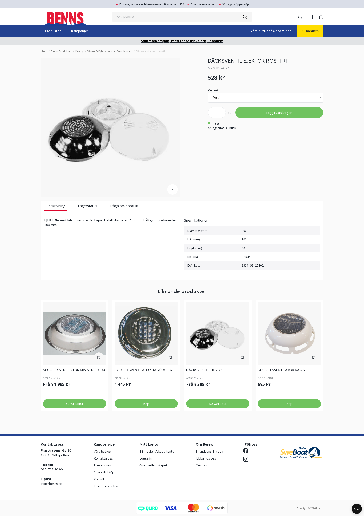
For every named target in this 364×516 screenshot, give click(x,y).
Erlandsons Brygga (209, 451)
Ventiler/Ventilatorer (120, 51)
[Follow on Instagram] (247, 459)
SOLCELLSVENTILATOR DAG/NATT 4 (143, 370)
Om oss (201, 465)
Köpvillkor (101, 479)
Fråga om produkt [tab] (124, 206)
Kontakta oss (103, 458)
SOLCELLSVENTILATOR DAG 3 (281, 370)
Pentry (79, 51)
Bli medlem (310, 31)
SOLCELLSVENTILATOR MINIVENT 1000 (74, 370)
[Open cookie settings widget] (357, 509)
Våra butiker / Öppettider (270, 31)
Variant (213, 90)
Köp (146, 404)
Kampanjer (79, 31)
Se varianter (74, 403)
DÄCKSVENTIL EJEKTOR (205, 370)
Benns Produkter (61, 51)
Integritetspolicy (106, 486)
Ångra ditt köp (104, 472)
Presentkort (102, 465)
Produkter (53, 31)
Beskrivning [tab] (55, 206)
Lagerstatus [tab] (87, 206)
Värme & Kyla (95, 51)
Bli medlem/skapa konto (156, 451)
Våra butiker (102, 451)
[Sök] (244, 17)
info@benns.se (51, 483)
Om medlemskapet (153, 465)
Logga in (145, 458)
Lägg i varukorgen (279, 112)
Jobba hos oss (206, 458)
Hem (44, 51)
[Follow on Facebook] (247, 450)
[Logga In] (300, 17)
